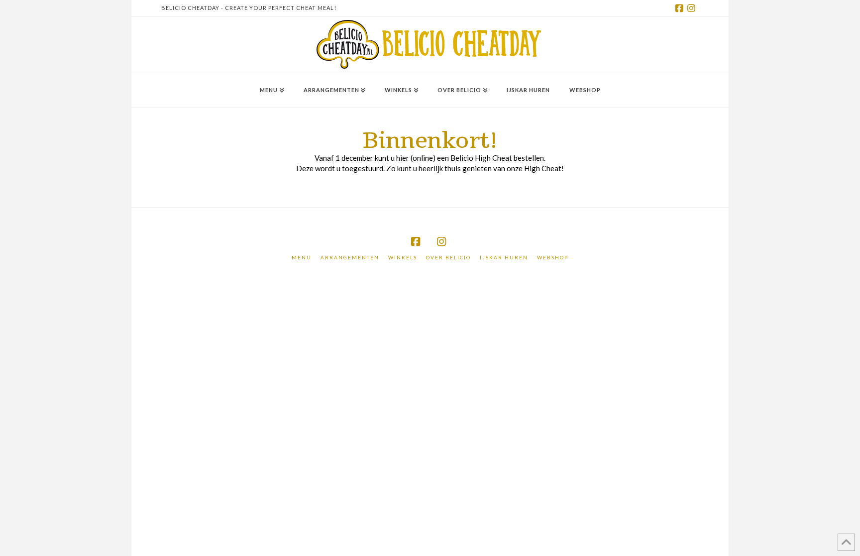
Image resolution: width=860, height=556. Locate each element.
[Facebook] (681, 8)
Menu (302, 257)
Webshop (552, 257)
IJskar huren (504, 257)
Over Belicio (448, 257)
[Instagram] (693, 8)
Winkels (402, 257)
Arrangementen (350, 257)
